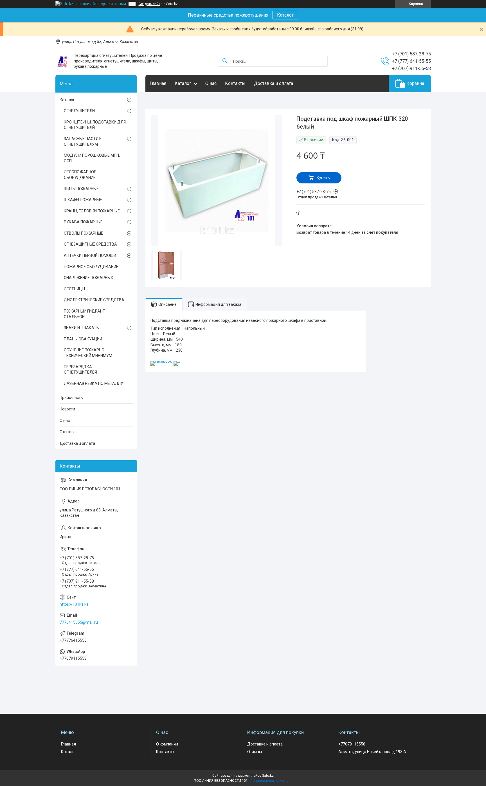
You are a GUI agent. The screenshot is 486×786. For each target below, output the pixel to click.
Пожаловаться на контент (271, 781)
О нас (211, 83)
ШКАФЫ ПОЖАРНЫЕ (83, 199)
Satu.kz (268, 776)
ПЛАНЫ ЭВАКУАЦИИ (83, 339)
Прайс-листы (72, 397)
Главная (158, 83)
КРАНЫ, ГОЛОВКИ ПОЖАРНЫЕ (92, 211)
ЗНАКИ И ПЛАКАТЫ (82, 327)
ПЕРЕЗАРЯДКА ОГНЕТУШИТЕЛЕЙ (80, 370)
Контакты (235, 83)
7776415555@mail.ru (79, 622)
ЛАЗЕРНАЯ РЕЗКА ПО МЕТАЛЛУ (93, 383)
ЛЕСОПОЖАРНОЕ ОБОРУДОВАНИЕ (80, 175)
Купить (323, 177)
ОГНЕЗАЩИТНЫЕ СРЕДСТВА (90, 244)
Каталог (285, 15)
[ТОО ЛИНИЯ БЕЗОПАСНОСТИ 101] (62, 61)
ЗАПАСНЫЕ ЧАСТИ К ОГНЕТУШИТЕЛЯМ (83, 141)
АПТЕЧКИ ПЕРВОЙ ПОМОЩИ (90, 255)
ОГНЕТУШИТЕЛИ (79, 111)
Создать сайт (149, 4)
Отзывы (67, 432)
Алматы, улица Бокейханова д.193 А (372, 751)
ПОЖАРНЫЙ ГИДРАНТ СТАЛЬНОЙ (84, 314)
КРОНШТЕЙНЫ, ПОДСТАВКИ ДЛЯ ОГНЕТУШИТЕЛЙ (95, 125)
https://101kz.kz (74, 604)
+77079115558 (351, 744)
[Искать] (225, 61)
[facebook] (161, 361)
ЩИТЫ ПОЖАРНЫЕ (81, 189)
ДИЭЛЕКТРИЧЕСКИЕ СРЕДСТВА (94, 300)
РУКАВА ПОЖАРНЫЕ (83, 222)
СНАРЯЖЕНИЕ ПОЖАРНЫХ (88, 277)
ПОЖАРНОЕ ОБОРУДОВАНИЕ (91, 266)
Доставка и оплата (273, 83)
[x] (177, 361)
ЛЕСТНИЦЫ (74, 289)
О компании (167, 744)
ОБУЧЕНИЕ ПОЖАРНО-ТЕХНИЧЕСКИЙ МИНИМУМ (88, 353)
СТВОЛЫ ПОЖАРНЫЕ (83, 233)
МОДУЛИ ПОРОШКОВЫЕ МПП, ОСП (92, 158)
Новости (67, 409)
